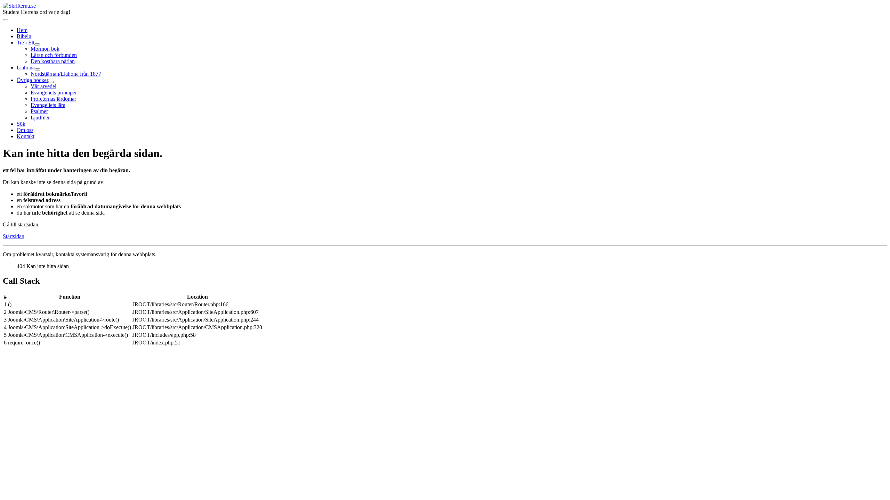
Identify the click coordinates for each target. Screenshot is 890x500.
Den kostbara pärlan (53, 61)
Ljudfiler (40, 117)
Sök (21, 124)
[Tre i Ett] (37, 44)
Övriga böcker (32, 80)
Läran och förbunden (54, 55)
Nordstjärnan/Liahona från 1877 (66, 74)
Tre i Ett (25, 42)
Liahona (26, 67)
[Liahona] (37, 69)
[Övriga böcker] (51, 82)
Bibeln (24, 36)
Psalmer (39, 111)
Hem (22, 30)
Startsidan (13, 236)
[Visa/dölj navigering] (5, 20)
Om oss (25, 130)
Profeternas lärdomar (53, 99)
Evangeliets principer (54, 92)
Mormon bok (45, 49)
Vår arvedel (43, 86)
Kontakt (25, 136)
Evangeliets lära (48, 105)
